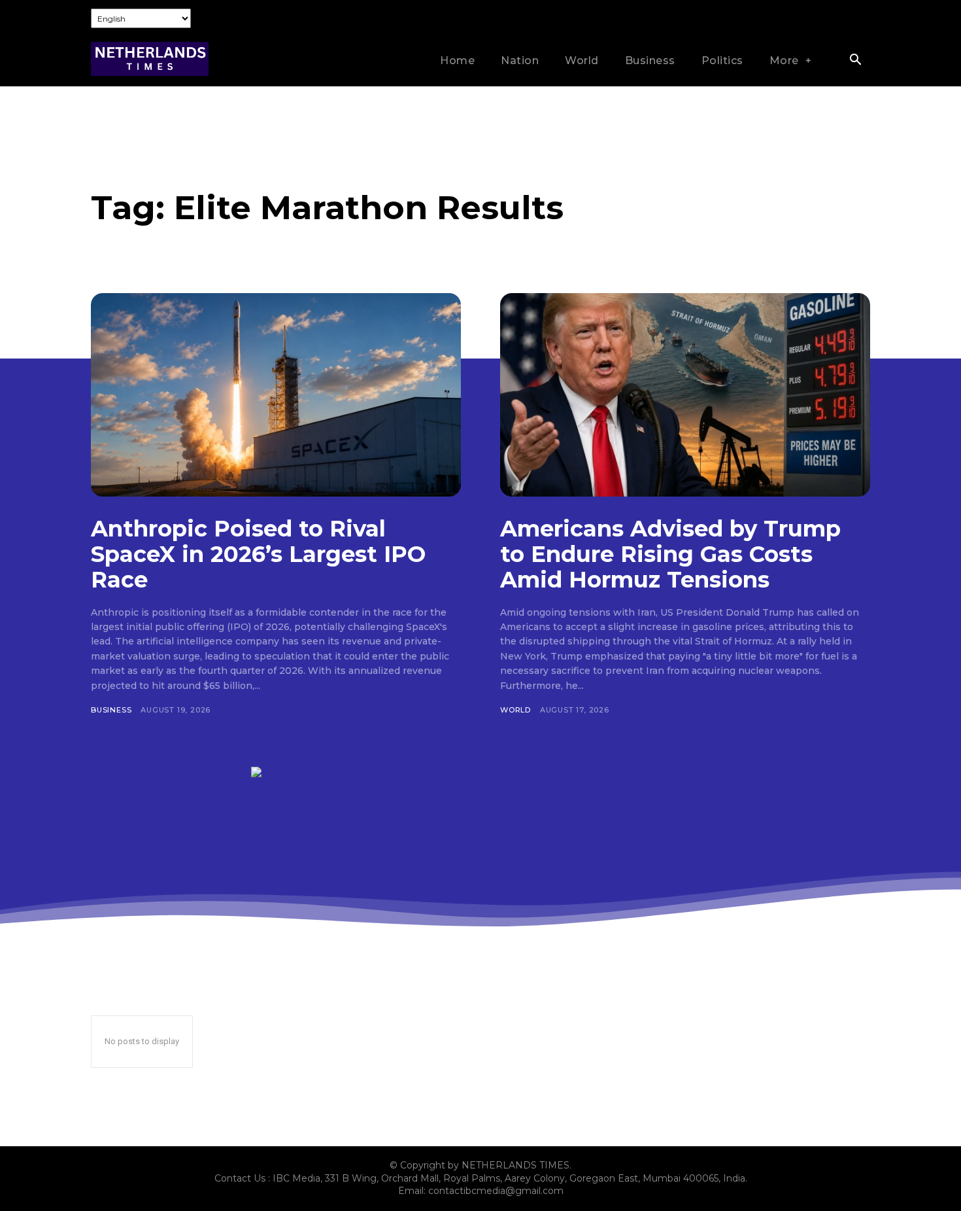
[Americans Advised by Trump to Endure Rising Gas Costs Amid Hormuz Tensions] (685, 395)
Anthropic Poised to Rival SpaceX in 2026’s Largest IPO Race (258, 554)
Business (111, 709)
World (515, 709)
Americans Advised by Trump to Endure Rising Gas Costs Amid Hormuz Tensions (670, 554)
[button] (855, 61)
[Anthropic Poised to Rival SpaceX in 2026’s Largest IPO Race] (276, 395)
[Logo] (150, 59)
